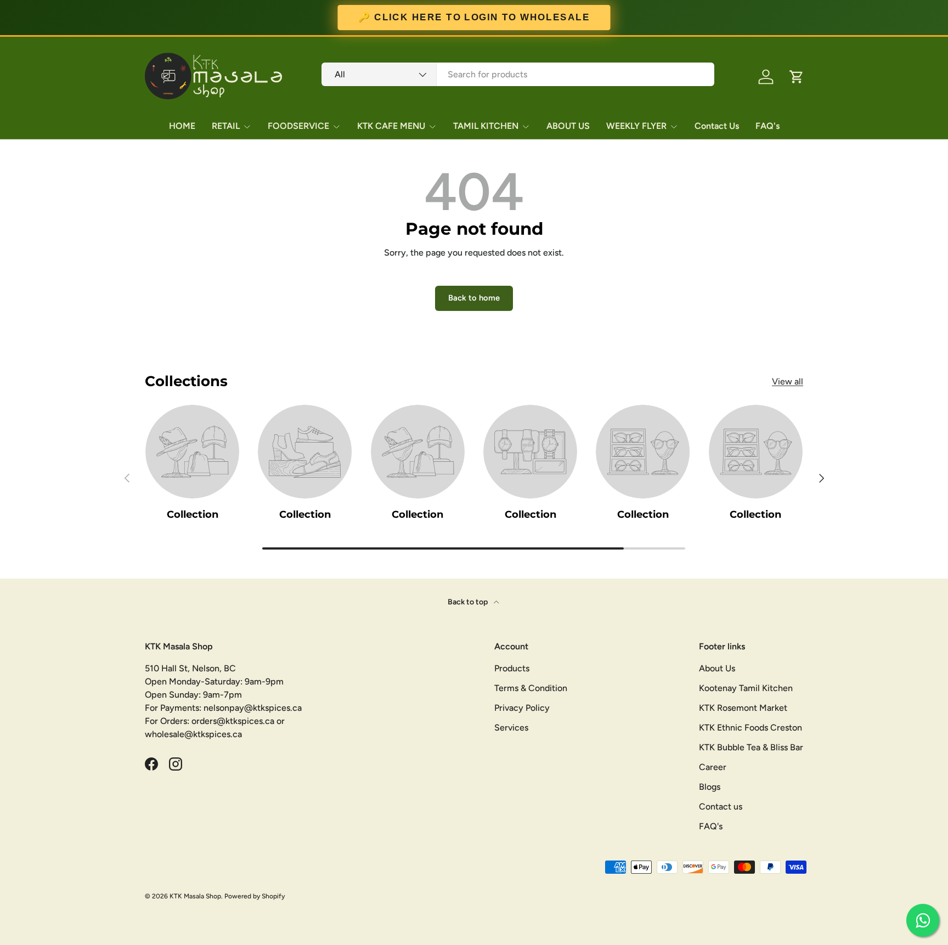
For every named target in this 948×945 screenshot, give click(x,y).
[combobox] (517, 74)
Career (712, 767)
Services (511, 727)
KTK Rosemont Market (743, 708)
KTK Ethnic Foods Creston (750, 727)
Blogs (709, 787)
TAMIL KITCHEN (485, 126)
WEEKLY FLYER (636, 126)
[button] (797, 77)
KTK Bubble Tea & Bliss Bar (751, 747)
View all (787, 381)
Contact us (720, 806)
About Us (717, 668)
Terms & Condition (530, 688)
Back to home (474, 298)
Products (511, 668)
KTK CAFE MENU (391, 126)
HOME (182, 126)
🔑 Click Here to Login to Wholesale (474, 17)
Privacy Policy (522, 708)
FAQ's (767, 126)
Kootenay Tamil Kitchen (746, 688)
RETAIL (226, 126)
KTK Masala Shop (195, 896)
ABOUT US (568, 126)
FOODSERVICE (298, 126)
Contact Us (717, 126)
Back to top (468, 602)
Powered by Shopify (254, 896)
